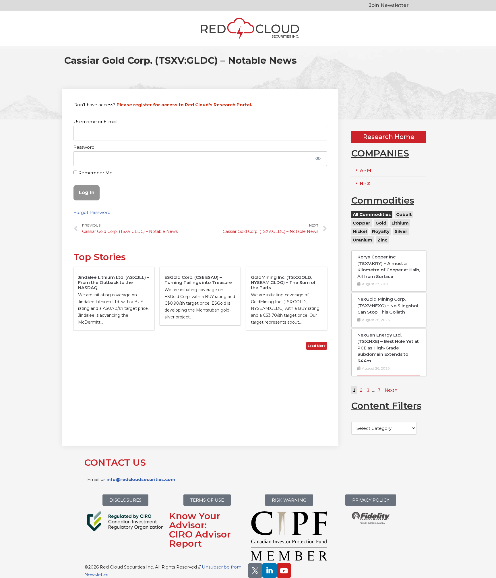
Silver (401, 231)
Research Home (388, 137)
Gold (380, 223)
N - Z (365, 183)
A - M (365, 170)
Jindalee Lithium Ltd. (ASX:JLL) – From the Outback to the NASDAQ (113, 282)
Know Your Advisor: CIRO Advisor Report (200, 529)
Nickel (360, 231)
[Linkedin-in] (269, 570)
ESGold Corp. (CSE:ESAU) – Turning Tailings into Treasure (198, 279)
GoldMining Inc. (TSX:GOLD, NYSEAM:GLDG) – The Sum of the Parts (283, 282)
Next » (391, 390)
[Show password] (318, 158)
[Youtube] (284, 570)
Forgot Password (92, 212)
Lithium (400, 223)
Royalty (381, 231)
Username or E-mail (95, 121)
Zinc (382, 240)
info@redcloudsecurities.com (140, 479)
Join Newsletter (389, 5)
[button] (388, 170)
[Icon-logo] (255, 570)
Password (83, 147)
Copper (361, 223)
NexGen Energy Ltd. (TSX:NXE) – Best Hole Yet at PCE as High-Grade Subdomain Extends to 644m (388, 348)
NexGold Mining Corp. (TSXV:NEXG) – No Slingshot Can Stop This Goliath (387, 305)
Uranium (362, 240)
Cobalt (404, 214)
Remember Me (95, 172)
